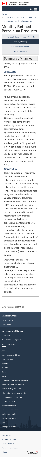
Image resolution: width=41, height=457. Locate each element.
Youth (4, 422)
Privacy (4, 452)
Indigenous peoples (9, 414)
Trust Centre (6, 325)
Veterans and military (9, 418)
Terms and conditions (10, 448)
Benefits (5, 368)
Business (5, 363)
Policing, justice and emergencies (14, 393)
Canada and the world (10, 401)
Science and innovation (10, 410)
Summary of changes (20, 42)
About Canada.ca (8, 444)
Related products (20, 51)
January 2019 (10, 169)
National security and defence (13, 384)
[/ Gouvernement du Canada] (15, 3)
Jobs (3, 351)
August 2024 (10, 71)
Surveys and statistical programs (18, 21)
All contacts (6, 336)
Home (4, 14)
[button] (20, 9)
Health (4, 372)
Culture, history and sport (11, 389)
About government (8, 344)
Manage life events (9, 427)
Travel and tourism (9, 359)
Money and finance (9, 406)
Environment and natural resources (15, 380)
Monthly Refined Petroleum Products (20, 37)
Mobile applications (9, 439)
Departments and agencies (12, 340)
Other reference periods (20, 47)
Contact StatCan (7, 320)
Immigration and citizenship (12, 355)
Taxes (4, 376)
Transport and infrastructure (12, 397)
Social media (6, 435)
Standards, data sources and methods (20, 17)
